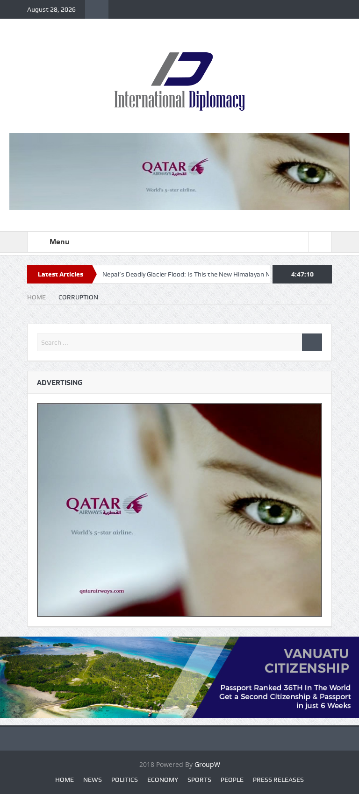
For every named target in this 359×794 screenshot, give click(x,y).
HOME (64, 779)
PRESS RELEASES (278, 779)
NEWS (92, 779)
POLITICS (124, 779)
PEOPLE (232, 779)
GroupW (207, 764)
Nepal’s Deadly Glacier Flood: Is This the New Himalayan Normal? (175, 274)
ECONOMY (162, 779)
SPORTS (199, 779)
